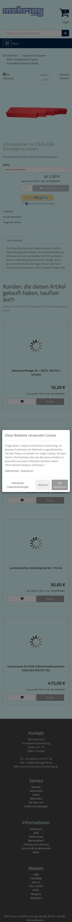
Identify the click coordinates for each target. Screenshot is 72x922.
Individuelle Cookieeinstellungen (18, 485)
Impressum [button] (27, 471)
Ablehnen (43, 485)
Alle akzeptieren (59, 485)
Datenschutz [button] (12, 471)
